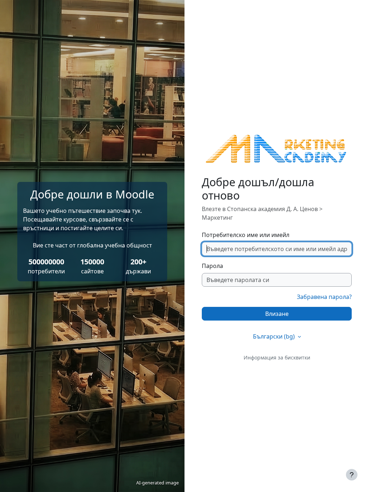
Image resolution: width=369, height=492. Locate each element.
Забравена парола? (324, 297)
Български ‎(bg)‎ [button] (274, 336)
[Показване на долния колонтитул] (351, 474)
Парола (212, 266)
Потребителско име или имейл (245, 235)
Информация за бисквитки (277, 357)
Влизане (277, 314)
